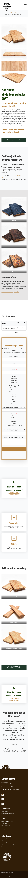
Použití (13, 399)
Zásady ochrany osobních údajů (8, 844)
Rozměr (14, 376)
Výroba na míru (4, 811)
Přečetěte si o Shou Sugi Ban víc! (10, 292)
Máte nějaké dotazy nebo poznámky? (14, 437)
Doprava (13, 414)
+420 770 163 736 (14, 493)
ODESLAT (14, 449)
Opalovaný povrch (14, 386)
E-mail (13, 363)
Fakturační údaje (4, 841)
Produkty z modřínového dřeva (7, 813)
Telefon (13, 370)
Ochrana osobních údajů (5, 876)
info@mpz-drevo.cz (14, 495)
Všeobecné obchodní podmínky (8, 846)
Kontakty (3, 829)
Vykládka (13, 421)
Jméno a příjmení (13, 356)
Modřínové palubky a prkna (7, 821)
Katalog (3, 831)
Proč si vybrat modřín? (6, 825)
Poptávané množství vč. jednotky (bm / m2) (14, 407)
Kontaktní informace (5, 839)
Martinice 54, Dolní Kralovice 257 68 (13, 176)
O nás (2, 827)
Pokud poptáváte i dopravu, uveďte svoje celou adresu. (14, 430)
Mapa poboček (4, 843)
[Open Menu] (25, 5)
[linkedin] (2, 804)
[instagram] (2, 799)
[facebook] (2, 795)
